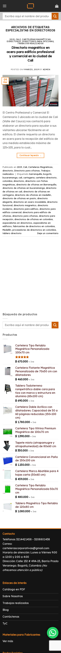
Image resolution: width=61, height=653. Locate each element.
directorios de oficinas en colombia (33, 219)
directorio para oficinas (25, 215)
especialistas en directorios (17, 222)
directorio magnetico (25, 205)
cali (20, 177)
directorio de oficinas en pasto (19, 198)
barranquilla (35, 174)
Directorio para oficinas (38, 41)
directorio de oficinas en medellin (33, 195)
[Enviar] (55, 16)
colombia (7, 181)
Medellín (7, 229)
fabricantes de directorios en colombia (34, 226)
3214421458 (24, 539)
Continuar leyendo (30, 155)
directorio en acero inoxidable (29, 202)
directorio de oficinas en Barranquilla (36, 184)
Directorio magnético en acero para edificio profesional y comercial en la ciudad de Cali (30, 53)
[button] (5, 6)
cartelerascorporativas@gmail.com (26, 548)
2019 (12, 39)
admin (46, 69)
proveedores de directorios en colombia (34, 229)
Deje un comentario (47, 233)
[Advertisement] (30, 277)
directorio (14, 41)
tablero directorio (12, 233)
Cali (18, 39)
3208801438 (42, 539)
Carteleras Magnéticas (36, 39)
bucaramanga (10, 177)
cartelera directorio (46, 177)
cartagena (29, 177)
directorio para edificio (26, 209)
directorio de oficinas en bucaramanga (24, 188)
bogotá (47, 174)
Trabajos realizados (30, 43)
